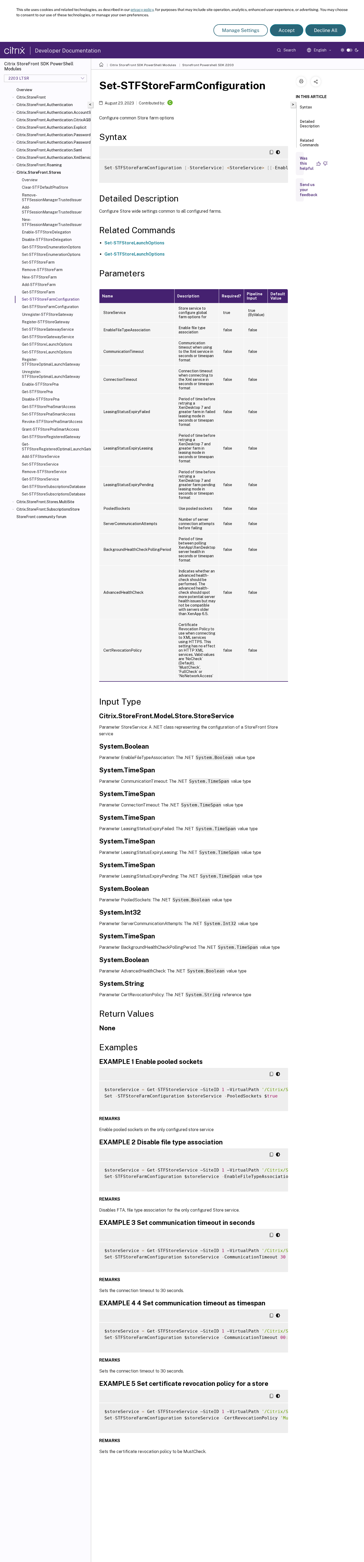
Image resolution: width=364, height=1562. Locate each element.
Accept (286, 30)
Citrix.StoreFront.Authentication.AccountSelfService (53, 112)
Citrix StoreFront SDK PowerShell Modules (143, 65)
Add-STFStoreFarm (39, 284)
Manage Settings (240, 30)
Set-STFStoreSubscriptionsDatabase (54, 494)
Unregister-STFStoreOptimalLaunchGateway (51, 374)
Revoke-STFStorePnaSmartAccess (52, 421)
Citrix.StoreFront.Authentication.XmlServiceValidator (53, 157)
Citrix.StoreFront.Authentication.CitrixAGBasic (53, 120)
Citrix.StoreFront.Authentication (45, 105)
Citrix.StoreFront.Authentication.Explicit (52, 127)
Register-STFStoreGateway (46, 322)
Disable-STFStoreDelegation (47, 239)
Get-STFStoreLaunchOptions (47, 344)
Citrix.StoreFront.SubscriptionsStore (48, 509)
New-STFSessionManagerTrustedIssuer (52, 222)
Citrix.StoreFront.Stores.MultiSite (45, 502)
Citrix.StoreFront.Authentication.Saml (49, 150)
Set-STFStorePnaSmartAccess (48, 414)
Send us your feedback (308, 190)
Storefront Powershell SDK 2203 (208, 65)
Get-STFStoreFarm (38, 292)
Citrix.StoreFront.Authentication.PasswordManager (53, 135)
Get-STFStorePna (37, 392)
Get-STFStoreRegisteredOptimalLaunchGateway (55, 446)
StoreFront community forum (41, 517)
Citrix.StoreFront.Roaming (39, 165)
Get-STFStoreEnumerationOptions (51, 247)
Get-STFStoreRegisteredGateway (51, 437)
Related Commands (309, 142)
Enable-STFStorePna (40, 384)
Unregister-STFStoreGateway (47, 314)
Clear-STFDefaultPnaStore (45, 187)
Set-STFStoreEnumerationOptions (51, 254)
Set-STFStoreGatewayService (48, 329)
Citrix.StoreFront (31, 97)
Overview (24, 90)
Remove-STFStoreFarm (42, 270)
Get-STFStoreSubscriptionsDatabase (54, 487)
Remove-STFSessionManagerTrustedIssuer (52, 197)
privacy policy (142, 9)
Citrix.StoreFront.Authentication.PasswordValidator (53, 142)
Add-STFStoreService (41, 456)
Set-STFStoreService (40, 464)
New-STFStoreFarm (39, 277)
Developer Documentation (68, 50)
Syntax (306, 107)
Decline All (325, 30)
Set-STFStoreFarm (38, 262)
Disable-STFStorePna (40, 399)
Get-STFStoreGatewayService (48, 337)
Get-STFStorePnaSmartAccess (49, 407)
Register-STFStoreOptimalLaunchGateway (51, 361)
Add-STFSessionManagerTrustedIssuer (52, 209)
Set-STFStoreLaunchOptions (47, 352)
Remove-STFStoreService (44, 472)
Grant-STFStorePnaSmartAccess (50, 429)
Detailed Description (309, 123)
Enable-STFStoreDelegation (46, 232)
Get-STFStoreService (40, 479)
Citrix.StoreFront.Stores (39, 172)
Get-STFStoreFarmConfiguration (50, 307)
